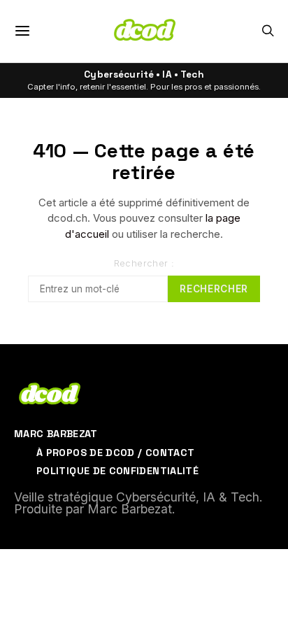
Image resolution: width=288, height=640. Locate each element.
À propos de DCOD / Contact (115, 452)
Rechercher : (144, 263)
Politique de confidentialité (117, 470)
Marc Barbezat (56, 433)
